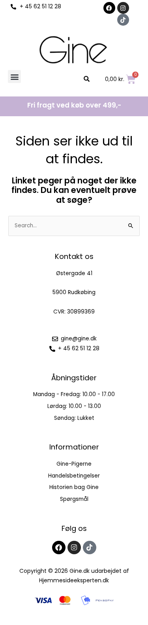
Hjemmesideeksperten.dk (74, 580)
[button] (14, 76)
